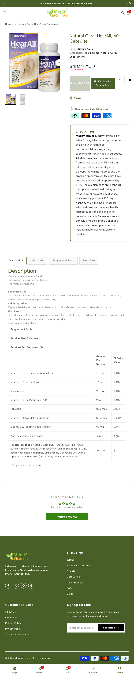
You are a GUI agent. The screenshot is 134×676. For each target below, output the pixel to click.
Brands (71, 571)
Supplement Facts (63, 260)
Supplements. (78, 56)
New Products (75, 582)
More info (38, 260)
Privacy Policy (13, 628)
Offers (70, 559)
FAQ (69, 588)
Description (16, 260)
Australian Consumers (79, 565)
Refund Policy (13, 623)
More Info (89, 260)
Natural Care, (109, 52)
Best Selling (73, 576)
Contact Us (11, 617)
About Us (10, 611)
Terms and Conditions (18, 634)
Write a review (67, 516)
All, (86, 52)
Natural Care (85, 48)
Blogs (70, 593)
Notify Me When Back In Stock (103, 83)
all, (90, 52)
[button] (69, 643)
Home (8, 24)
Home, (96, 52)
